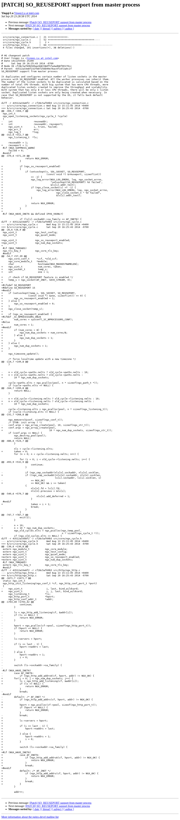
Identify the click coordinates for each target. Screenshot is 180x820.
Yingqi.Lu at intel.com (26, 13)
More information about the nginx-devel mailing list (30, 816)
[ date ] (37, 28)
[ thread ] (46, 28)
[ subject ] (57, 28)
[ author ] (69, 28)
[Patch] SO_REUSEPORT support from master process (60, 22)
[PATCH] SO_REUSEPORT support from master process (57, 25)
